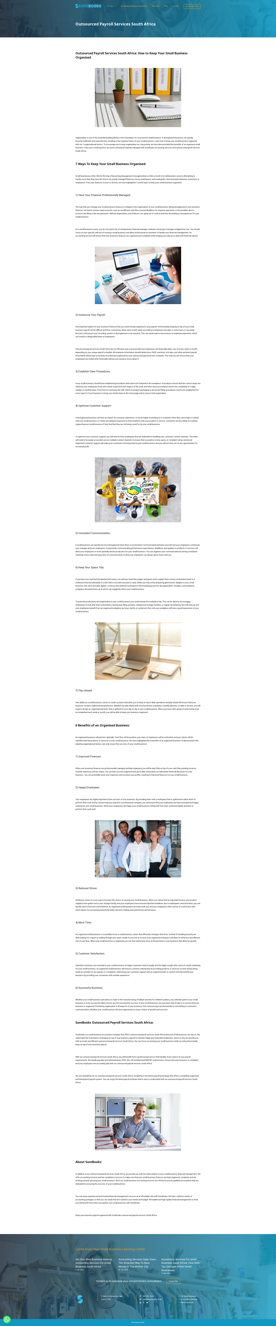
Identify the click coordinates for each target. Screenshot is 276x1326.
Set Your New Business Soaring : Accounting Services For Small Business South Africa (94, 1263)
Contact (176, 6)
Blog (166, 6)
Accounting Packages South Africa (134, 6)
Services (109, 6)
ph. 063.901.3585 (192, 6)
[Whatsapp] (7, 1319)
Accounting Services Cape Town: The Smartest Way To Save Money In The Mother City (137, 1263)
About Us (155, 6)
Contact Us (173, 1281)
